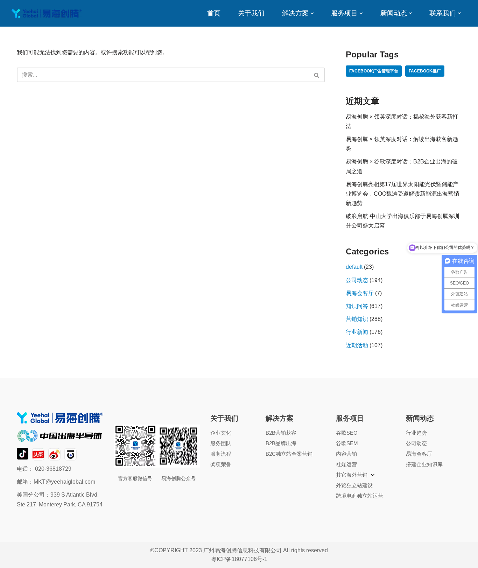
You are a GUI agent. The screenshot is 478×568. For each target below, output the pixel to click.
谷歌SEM (347, 443)
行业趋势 (416, 433)
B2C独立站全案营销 (289, 454)
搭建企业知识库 (424, 464)
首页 (213, 13)
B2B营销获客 (281, 433)
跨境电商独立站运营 (359, 496)
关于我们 (251, 13)
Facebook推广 (425, 71)
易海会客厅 (360, 293)
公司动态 (357, 280)
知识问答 (357, 306)
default (354, 267)
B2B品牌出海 (281, 443)
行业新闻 (357, 332)
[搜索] (317, 75)
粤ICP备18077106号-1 (239, 559)
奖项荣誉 (220, 464)
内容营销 (346, 454)
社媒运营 (346, 464)
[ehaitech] (47, 13)
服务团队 (220, 443)
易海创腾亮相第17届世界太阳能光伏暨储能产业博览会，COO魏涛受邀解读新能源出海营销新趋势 (402, 193)
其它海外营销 (351, 475)
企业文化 (220, 433)
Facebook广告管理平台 (373, 71)
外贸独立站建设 (354, 485)
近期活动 (357, 345)
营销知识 (357, 319)
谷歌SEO (347, 433)
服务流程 (220, 454)
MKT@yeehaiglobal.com (64, 482)
